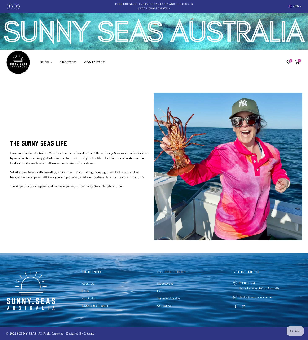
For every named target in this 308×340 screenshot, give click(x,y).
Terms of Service (168, 298)
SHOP (44, 62)
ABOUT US (68, 62)
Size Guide (89, 298)
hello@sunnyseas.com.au (256, 297)
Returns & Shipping (95, 305)
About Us (88, 283)
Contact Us (164, 305)
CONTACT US (95, 62)
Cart (160, 291)
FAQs (85, 291)
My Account (165, 283)
